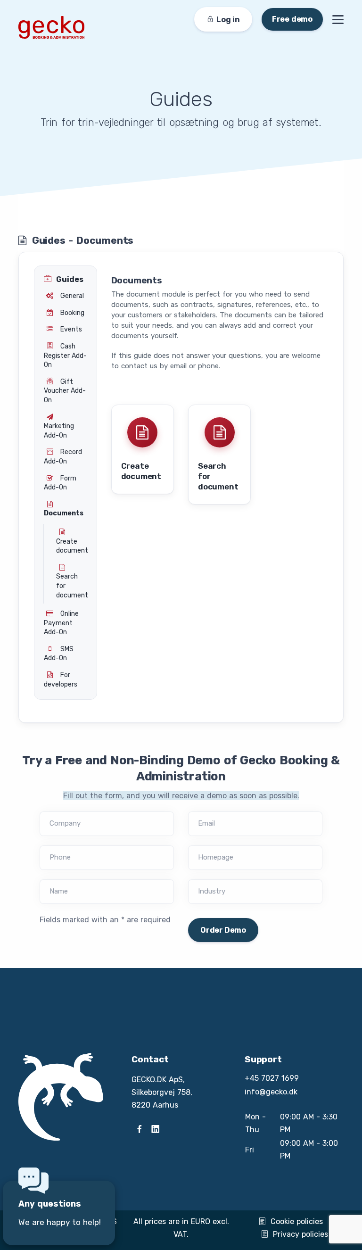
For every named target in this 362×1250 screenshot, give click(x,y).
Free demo (292, 19)
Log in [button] (228, 19)
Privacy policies (300, 1234)
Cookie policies (297, 1221)
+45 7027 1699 (272, 1078)
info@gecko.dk (271, 1091)
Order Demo (223, 930)
